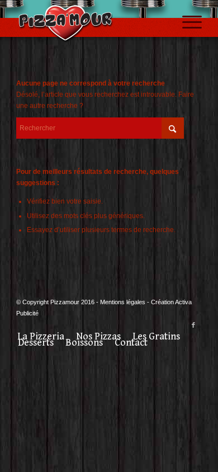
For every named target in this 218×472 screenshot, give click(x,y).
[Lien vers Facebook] (193, 325)
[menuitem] (186, 22)
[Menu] (186, 22)
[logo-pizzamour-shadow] (90, 22)
